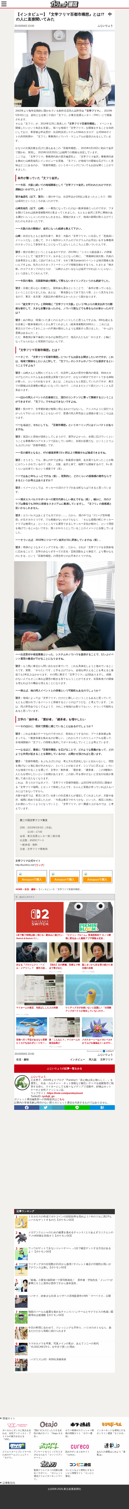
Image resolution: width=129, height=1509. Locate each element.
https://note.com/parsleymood (65, 1093)
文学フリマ (106, 1059)
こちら (60, 1099)
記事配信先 (9, 1483)
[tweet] (45, 1107)
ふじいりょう (105, 25)
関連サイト (9, 1418)
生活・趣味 (22, 1059)
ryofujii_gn (48, 1096)
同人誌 (92, 1059)
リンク (39, 865)
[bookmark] (102, 1107)
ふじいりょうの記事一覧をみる (64, 1068)
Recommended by (94, 1051)
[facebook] (26, 1107)
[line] (77, 1107)
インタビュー (77, 1059)
